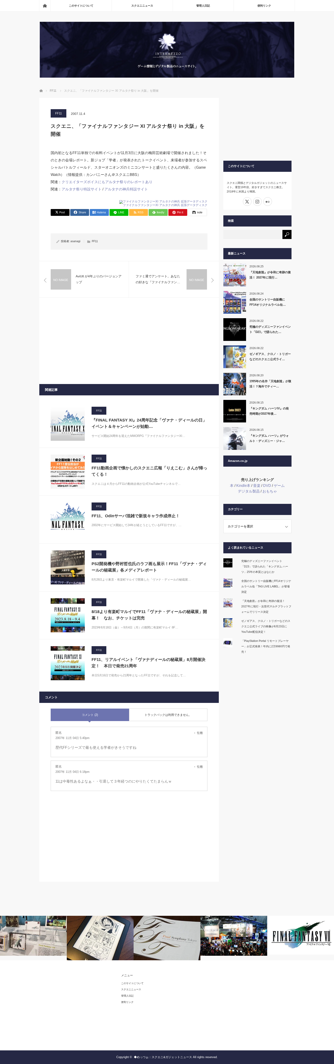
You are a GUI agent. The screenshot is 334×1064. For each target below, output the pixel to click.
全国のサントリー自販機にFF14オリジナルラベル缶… (267, 302)
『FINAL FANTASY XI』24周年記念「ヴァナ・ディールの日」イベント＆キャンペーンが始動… (149, 423)
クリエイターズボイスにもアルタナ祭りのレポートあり (107, 182)
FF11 (58, 113)
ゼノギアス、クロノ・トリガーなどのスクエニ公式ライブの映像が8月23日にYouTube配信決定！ (265, 626)
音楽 (256, 486)
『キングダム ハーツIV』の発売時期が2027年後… (269, 411)
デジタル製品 (249, 491)
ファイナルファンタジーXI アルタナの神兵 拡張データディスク (165, 205)
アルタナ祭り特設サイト (82, 189)
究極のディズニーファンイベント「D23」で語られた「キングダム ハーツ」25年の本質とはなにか (264, 566)
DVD (267, 486)
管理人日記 (203, 5)
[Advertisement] (129, 341)
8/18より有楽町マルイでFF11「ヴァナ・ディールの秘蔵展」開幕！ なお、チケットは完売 (149, 615)
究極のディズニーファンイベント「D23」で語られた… (270, 329)
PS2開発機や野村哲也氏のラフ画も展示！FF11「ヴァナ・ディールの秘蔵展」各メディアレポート (149, 567)
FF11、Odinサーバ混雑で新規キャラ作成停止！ (136, 516)
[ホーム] (44, 5)
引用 (200, 733)
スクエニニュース (142, 5)
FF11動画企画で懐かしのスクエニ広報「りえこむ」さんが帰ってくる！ (149, 471)
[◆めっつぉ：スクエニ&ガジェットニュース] (167, 76)
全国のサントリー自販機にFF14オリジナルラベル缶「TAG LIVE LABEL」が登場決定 (266, 586)
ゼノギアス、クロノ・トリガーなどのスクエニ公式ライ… (270, 356)
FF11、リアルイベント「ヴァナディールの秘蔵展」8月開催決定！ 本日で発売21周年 (148, 662)
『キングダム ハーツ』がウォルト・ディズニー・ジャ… (269, 438)
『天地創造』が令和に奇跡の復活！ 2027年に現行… (270, 275)
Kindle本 (243, 486)
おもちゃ (269, 491)
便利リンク (264, 5)
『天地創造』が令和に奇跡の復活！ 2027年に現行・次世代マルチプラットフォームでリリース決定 (266, 606)
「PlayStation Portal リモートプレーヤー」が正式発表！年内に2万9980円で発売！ (265, 646)
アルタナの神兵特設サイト (126, 189)
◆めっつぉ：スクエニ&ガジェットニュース (163, 1057)
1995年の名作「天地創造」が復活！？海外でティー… (270, 383)
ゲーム (279, 486)
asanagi (75, 241)
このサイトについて (81, 5)
